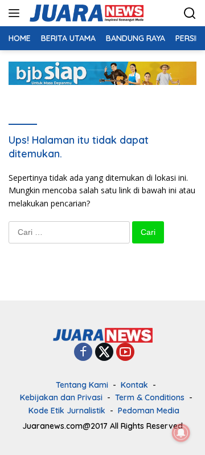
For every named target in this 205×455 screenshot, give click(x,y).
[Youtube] (125, 353)
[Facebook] (83, 353)
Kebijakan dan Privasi (61, 397)
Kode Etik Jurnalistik (66, 410)
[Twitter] (104, 353)
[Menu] (16, 13)
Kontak (134, 385)
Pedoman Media (148, 410)
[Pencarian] (189, 13)
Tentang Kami (82, 385)
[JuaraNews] (85, 13)
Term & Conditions (149, 397)
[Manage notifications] (181, 433)
